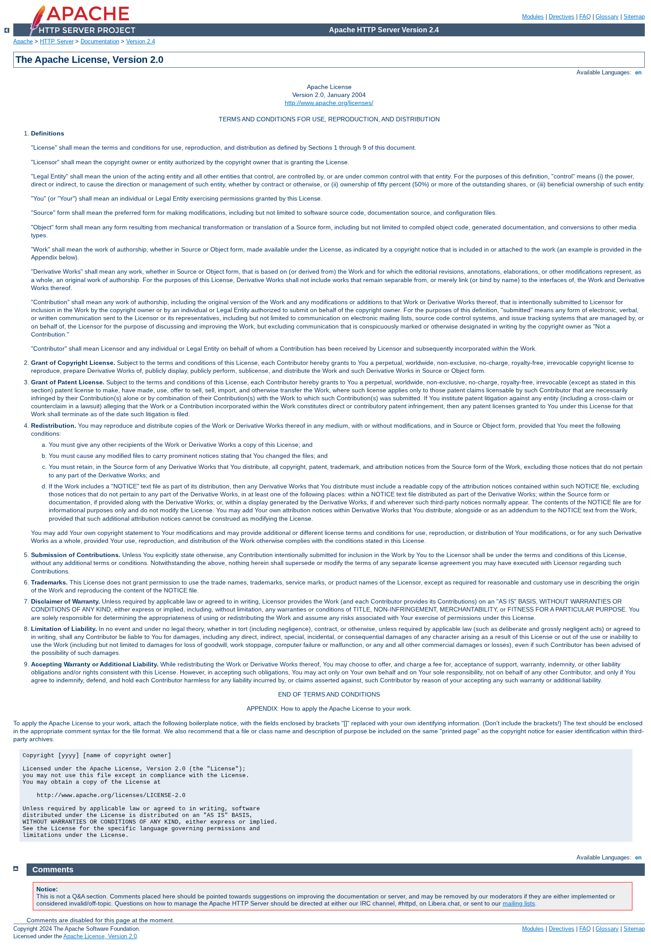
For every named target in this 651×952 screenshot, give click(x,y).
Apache (23, 41)
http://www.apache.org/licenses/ (329, 102)
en (638, 72)
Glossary (607, 16)
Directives (561, 16)
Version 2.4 (140, 41)
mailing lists (519, 903)
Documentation (100, 41)
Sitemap (634, 16)
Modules (533, 16)
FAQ (585, 16)
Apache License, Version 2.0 (100, 936)
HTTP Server (57, 41)
